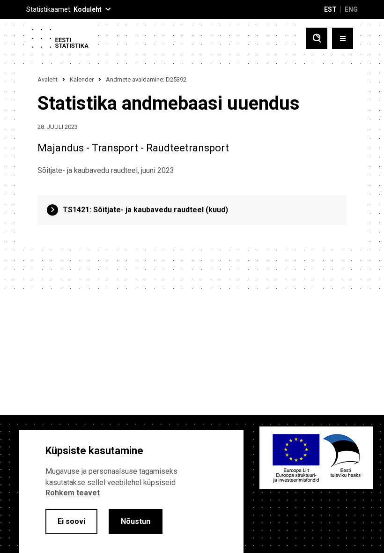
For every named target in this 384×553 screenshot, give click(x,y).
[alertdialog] (131, 491)
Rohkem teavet (72, 492)
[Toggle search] (317, 38)
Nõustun (135, 521)
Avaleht (47, 79)
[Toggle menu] (342, 38)
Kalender (82, 79)
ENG (351, 9)
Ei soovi (71, 521)
